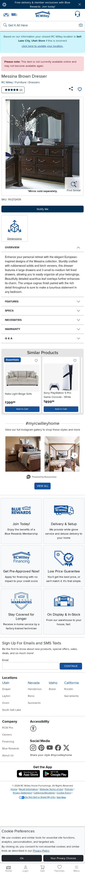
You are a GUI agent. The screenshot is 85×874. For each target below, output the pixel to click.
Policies (69, 789)
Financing (8, 741)
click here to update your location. (42, 46)
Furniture (20, 82)
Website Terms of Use (51, 789)
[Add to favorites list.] (36, 360)
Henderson (35, 689)
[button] (16, 4)
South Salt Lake (11, 710)
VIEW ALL (42, 486)
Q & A (8, 338)
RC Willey (7, 82)
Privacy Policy (41, 850)
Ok (22, 858)
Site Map (61, 797)
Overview (12, 247)
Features (11, 301)
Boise (52, 689)
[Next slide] (76, 384)
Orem (5, 703)
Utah (5, 683)
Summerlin (34, 703)
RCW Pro (7, 727)
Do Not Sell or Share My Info (40, 797)
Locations (9, 678)
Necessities (13, 320)
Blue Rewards (10, 748)
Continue (71, 666)
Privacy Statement (22, 792)
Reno (31, 696)
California (71, 683)
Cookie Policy (64, 792)
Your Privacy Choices (63, 858)
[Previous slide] (8, 384)
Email (5, 660)
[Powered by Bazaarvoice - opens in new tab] (41, 477)
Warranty (12, 329)
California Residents (44, 792)
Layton (6, 696)
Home (14, 789)
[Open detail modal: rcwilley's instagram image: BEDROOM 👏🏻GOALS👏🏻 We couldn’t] (62, 454)
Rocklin (68, 689)
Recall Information (28, 789)
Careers (7, 734)
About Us (8, 755)
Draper (6, 689)
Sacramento (71, 696)
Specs (9, 310)
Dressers (34, 82)
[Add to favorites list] (80, 90)
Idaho (53, 683)
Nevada (34, 683)
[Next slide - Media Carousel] (75, 455)
